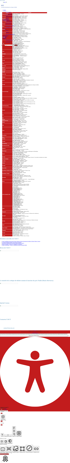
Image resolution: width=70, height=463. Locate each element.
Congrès (7, 30)
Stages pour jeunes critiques (10, 34)
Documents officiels (6, 20)
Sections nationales (9, 14)
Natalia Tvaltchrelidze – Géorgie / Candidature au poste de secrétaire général (14, 245)
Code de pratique (8, 23)
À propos (4, 38)
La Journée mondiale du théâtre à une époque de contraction (11, 242)
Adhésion (4, 10)
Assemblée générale (9, 27)
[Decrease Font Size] (1, 413)
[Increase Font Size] (1, 409)
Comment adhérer (6, 19)
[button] (68, 335)
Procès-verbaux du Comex (10, 25)
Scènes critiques (5, 35)
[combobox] (34, 335)
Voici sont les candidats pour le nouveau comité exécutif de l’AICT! (13, 243)
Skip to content (2, 0)
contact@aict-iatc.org (9, 328)
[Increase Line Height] (1, 421)
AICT (2, 5)
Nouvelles (4, 37)
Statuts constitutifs (8, 21)
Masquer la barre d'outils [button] (4, 410)
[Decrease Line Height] (1, 424)
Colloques (7, 32)
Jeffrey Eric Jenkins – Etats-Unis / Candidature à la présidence (12, 244)
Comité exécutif (8, 12)
